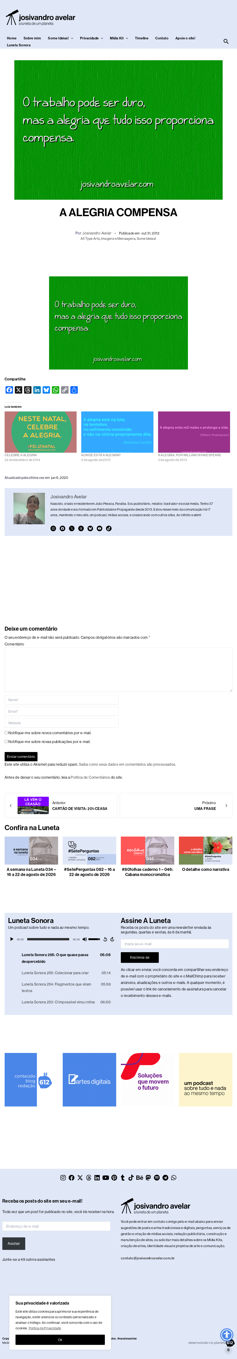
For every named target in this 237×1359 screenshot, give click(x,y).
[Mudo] (84, 939)
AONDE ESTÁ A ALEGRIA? (101, 455)
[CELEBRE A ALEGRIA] (41, 432)
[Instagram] (53, 528)
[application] (62, 939)
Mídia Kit (117, 38)
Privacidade (89, 38)
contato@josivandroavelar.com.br (148, 1258)
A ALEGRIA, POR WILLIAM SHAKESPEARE (189, 455)
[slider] (48, 939)
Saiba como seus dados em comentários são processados (127, 764)
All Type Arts (90, 238)
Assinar (14, 1243)
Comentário (14, 644)
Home (12, 38)
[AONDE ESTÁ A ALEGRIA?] (117, 432)
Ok (60, 1340)
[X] (72, 528)
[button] (71, 38)
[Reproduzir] (11, 939)
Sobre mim (32, 38)
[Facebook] (62, 528)
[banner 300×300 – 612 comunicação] (31, 1079)
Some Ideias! (58, 38)
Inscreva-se (140, 957)
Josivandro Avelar (96, 233)
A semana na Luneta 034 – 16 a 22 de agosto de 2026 (31, 872)
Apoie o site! (185, 38)
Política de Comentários (90, 777)
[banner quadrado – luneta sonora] (205, 1079)
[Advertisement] (118, 258)
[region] (60, 1323)
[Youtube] (99, 528)
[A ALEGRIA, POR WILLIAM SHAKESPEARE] (194, 432)
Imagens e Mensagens (118, 238)
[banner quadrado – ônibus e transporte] (147, 1079)
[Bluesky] (90, 528)
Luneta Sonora (19, 45)
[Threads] (81, 528)
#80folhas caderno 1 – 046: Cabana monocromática (147, 872)
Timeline (141, 38)
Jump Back (105, 939)
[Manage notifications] (228, 1350)
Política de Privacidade (45, 1328)
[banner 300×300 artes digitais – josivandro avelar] (89, 1079)
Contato (161, 38)
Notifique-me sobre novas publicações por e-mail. (49, 742)
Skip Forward (112, 939)
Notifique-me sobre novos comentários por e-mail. (49, 733)
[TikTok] (109, 528)
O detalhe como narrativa (205, 869)
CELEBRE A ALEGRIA (21, 455)
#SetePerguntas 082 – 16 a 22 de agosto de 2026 (89, 872)
